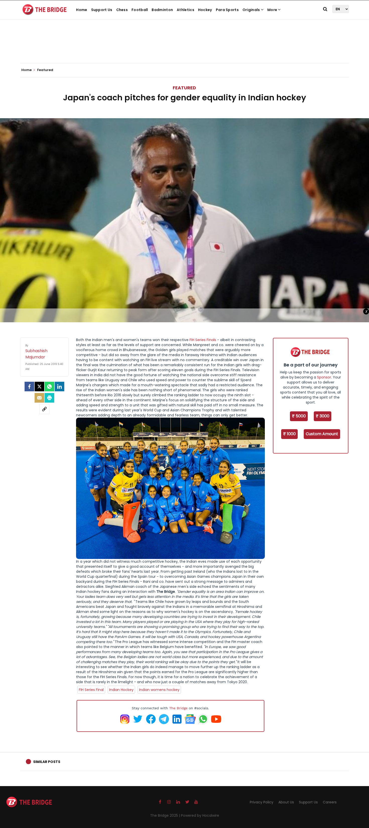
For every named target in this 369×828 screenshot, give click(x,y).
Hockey (205, 9)
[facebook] (29, 386)
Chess (122, 9)
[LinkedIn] (59, 386)
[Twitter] (39, 386)
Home (81, 9)
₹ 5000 (299, 416)
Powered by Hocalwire (200, 815)
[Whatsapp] (49, 386)
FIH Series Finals (203, 339)
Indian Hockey (121, 689)
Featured (184, 88)
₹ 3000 (322, 416)
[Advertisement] (184, 47)
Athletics (185, 9)
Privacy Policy (261, 802)
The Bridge (178, 708)
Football (140, 9)
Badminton (162, 9)
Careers (330, 802)
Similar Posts (46, 761)
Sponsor (324, 377)
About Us (286, 802)
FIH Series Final (91, 689)
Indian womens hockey (159, 689)
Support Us (101, 9)
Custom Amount (322, 434)
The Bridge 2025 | (165, 815)
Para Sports (227, 9)
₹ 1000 (289, 434)
